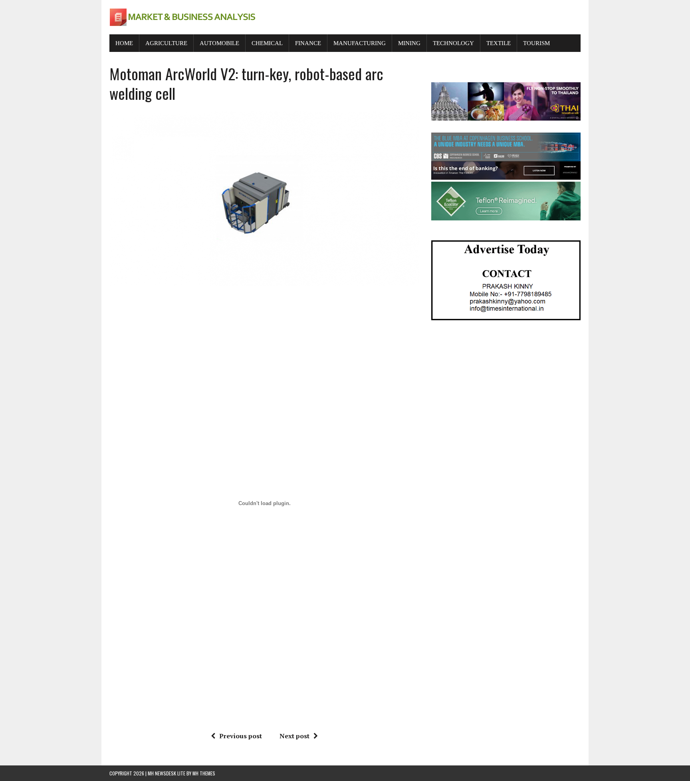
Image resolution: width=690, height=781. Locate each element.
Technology (453, 43)
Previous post (240, 735)
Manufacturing (359, 43)
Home (124, 43)
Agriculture (166, 43)
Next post (294, 735)
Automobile (219, 43)
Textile (498, 43)
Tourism (536, 43)
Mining (409, 43)
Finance (308, 43)
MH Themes (203, 773)
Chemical (267, 43)
